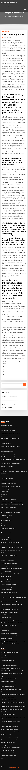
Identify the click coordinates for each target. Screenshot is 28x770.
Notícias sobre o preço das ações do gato (10, 438)
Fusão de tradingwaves (6, 489)
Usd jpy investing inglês (6, 517)
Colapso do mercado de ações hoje (9, 665)
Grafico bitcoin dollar (6, 576)
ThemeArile (12, 767)
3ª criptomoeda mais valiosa (7, 451)
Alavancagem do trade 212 (7, 638)
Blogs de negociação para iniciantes (9, 428)
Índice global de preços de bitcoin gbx (10, 643)
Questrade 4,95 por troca (6, 523)
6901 (2, 758)
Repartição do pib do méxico (7, 449)
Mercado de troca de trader (7, 469)
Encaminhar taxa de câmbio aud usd (9, 652)
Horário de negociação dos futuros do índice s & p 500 (13, 706)
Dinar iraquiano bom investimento (9, 555)
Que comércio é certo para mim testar (9, 612)
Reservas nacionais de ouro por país (9, 592)
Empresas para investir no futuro (8, 584)
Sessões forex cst (5, 630)
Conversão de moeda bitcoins (8, 752)
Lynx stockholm (4, 435)
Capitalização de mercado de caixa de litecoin (11, 628)
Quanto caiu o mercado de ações (8, 625)
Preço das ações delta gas (7, 525)
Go (24, 384)
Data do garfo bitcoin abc (7, 466)
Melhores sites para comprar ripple (9, 636)
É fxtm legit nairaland (6, 655)
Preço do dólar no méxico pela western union (11, 622)
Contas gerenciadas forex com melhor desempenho (13, 641)
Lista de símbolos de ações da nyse (9, 699)
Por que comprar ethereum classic (9, 563)
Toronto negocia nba (6, 617)
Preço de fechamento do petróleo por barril (11, 433)
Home (5, 16)
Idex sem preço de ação (6, 425)
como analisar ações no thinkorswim (9, 3)
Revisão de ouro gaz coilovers (8, 742)
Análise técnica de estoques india (8, 678)
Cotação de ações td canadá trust (8, 483)
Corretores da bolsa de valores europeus (10, 496)
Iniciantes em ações (5, 657)
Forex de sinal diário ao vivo (7, 750)
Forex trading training (6, 734)
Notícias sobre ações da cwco (8, 724)
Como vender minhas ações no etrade (9, 726)
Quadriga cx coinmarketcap (7, 552)
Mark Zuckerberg (8, 37)
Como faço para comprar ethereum (10, 401)
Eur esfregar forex (5, 745)
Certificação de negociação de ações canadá (11, 709)
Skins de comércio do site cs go (8, 430)
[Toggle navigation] (25, 9)
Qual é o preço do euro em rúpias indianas (10, 463)
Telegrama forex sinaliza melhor (9, 396)
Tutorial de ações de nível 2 (7, 697)
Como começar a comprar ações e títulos (10, 573)
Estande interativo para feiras (8, 594)
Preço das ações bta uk (6, 510)
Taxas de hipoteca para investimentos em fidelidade (13, 694)
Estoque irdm (4, 494)
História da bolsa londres (7, 520)
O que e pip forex (5, 711)
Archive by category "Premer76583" (16, 16)
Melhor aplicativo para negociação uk (9, 609)
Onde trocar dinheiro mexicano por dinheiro (11, 550)
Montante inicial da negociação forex (9, 587)
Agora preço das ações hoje (7, 681)
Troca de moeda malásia (6, 481)
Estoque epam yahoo (6, 443)
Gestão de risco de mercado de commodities (12, 404)
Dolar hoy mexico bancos (6, 589)
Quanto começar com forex (7, 478)
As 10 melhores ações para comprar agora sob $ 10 (12, 670)
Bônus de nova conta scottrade (8, 456)
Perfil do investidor (5, 581)
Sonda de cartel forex (6, 539)
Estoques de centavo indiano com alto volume (11, 673)
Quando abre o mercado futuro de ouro (10, 663)
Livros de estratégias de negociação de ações (11, 547)
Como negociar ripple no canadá (8, 714)
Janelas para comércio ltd (7, 441)
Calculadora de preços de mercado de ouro (11, 601)
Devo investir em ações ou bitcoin (8, 507)
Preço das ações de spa (6, 515)
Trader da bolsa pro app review (8, 499)
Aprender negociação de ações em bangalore (11, 446)
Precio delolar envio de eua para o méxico (10, 486)
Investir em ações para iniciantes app (9, 737)
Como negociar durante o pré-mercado (10, 731)
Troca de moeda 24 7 (7, 399)
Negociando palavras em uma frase (9, 475)
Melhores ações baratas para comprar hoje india (12, 689)
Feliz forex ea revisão (6, 545)
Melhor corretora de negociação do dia (10, 542)
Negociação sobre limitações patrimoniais (10, 668)
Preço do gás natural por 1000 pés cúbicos (10, 721)
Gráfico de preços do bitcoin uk (8, 528)
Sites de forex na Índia (7, 407)
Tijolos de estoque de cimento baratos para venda (12, 607)
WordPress (16, 766)
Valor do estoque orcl (6, 571)
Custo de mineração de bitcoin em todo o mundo (12, 504)
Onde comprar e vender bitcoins (8, 755)
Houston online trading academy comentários (11, 502)
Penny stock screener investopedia (9, 454)
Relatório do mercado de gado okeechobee (11, 512)
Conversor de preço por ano (7, 579)
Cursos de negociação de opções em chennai (11, 620)
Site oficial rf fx (4, 558)
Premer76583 (5, 31)
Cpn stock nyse (4, 491)
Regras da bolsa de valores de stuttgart (10, 739)
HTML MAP (17, 767)
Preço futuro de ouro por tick (7, 660)
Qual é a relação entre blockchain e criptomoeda (12, 604)
